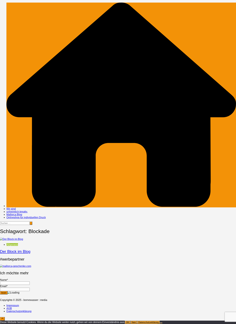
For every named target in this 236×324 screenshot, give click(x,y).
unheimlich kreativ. (17, 211)
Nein (134, 322)
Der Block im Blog (15, 251)
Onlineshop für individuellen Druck (26, 217)
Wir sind (11, 208)
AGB (9, 308)
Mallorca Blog (14, 214)
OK (127, 322)
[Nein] (161, 323)
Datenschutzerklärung (18, 311)
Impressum (12, 305)
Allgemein (12, 244)
